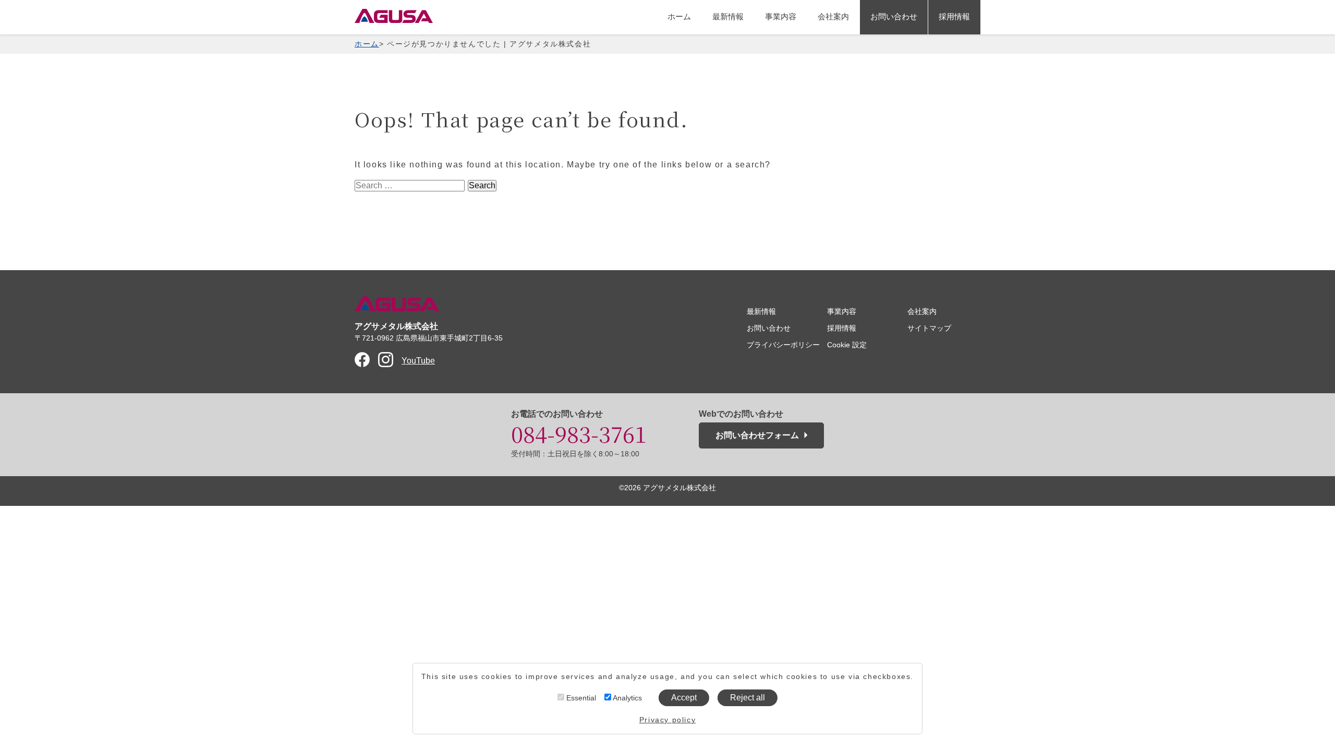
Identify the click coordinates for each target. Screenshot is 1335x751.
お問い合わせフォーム (757, 435)
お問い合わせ (893, 16)
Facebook (362, 359)
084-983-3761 (579, 433)
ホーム (679, 16)
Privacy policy (667, 720)
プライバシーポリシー (783, 345)
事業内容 (780, 16)
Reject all (747, 697)
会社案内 (833, 16)
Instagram (385, 359)
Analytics (626, 698)
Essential (580, 698)
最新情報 (728, 16)
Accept (684, 697)
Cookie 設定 (847, 345)
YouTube (418, 360)
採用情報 (954, 16)
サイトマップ (929, 328)
